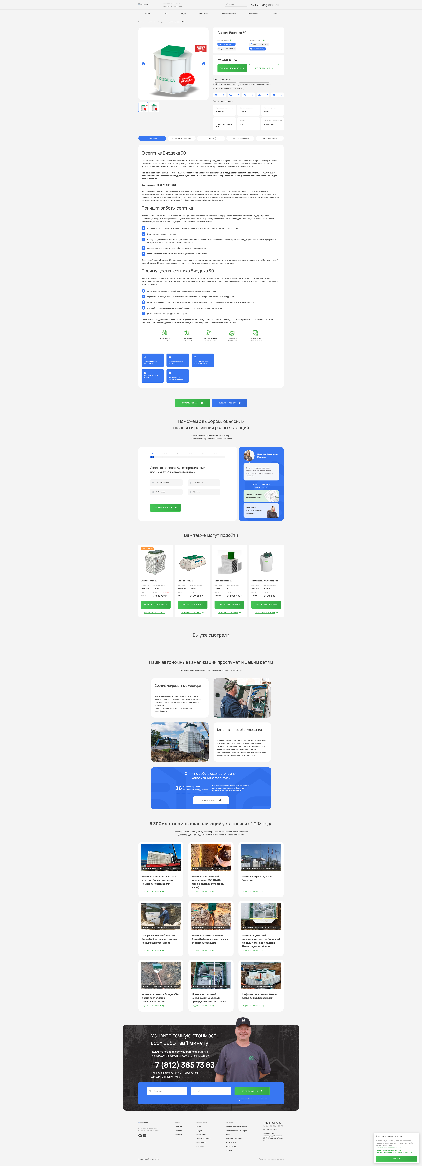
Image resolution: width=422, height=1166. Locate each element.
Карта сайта (231, 1142)
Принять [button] (397, 1159)
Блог (228, 1135)
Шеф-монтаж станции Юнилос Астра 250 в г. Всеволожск (260, 996)
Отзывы (229, 1150)
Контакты (274, 14)
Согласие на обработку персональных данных (394, 1153)
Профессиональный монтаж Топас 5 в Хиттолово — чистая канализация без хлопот (159, 939)
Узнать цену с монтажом (232, 68)
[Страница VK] (140, 1135)
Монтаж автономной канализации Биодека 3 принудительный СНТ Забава (209, 998)
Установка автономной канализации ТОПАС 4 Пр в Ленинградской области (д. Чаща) (208, 882)
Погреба (178, 1131)
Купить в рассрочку (264, 68)
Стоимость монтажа (181, 138)
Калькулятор (231, 1146)
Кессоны (178, 1135)
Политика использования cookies (389, 1148)
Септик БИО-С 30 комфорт (264, 581)
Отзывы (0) (211, 138)
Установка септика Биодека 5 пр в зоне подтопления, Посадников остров (161, 998)
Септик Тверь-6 (185, 581)
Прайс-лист (197, 5)
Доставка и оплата (213, 5)
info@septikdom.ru (270, 1129)
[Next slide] (203, 63)
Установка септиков (234, 1139)
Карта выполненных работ (236, 1127)
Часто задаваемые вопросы (237, 1131)
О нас (178, 5)
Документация (270, 138)
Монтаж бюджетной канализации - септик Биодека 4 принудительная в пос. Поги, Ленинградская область (261, 941)
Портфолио (253, 14)
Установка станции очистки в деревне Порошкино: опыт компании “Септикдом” (159, 880)
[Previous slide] (143, 63)
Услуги (186, 5)
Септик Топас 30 (149, 581)
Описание (152, 138)
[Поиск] (227, 4)
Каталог (169, 5)
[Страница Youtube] (144, 1135)
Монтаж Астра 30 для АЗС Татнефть (257, 878)
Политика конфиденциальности (271, 1159)
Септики (178, 1127)
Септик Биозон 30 (223, 581)
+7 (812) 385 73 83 (183, 1065)
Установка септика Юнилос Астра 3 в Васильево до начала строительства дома (210, 939)
